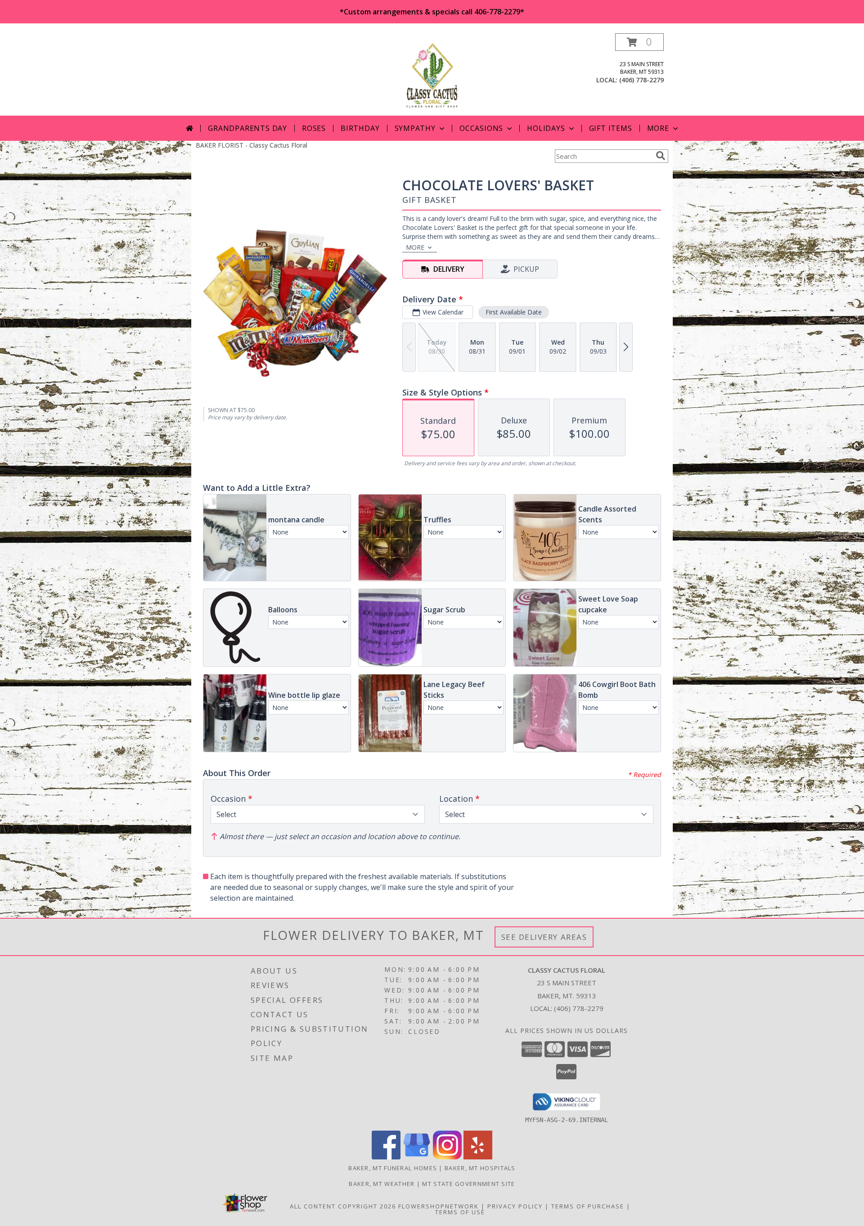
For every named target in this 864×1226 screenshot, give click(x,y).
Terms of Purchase (587, 1206)
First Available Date (514, 312)
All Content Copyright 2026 (343, 1206)
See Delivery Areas (544, 937)
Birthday (360, 128)
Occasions (481, 128)
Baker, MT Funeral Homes (392, 1168)
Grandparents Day (247, 128)
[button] (639, 42)
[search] (660, 156)
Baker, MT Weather (381, 1184)
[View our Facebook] (386, 1157)
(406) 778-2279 (641, 80)
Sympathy (415, 128)
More (658, 128)
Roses (314, 128)
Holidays (546, 128)
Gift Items (610, 128)
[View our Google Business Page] (416, 1157)
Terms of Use (460, 1212)
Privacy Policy (515, 1206)
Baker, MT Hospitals (480, 1168)
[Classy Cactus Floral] (432, 74)
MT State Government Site (468, 1184)
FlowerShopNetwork (438, 1206)
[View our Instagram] (447, 1157)
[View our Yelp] (478, 1157)
